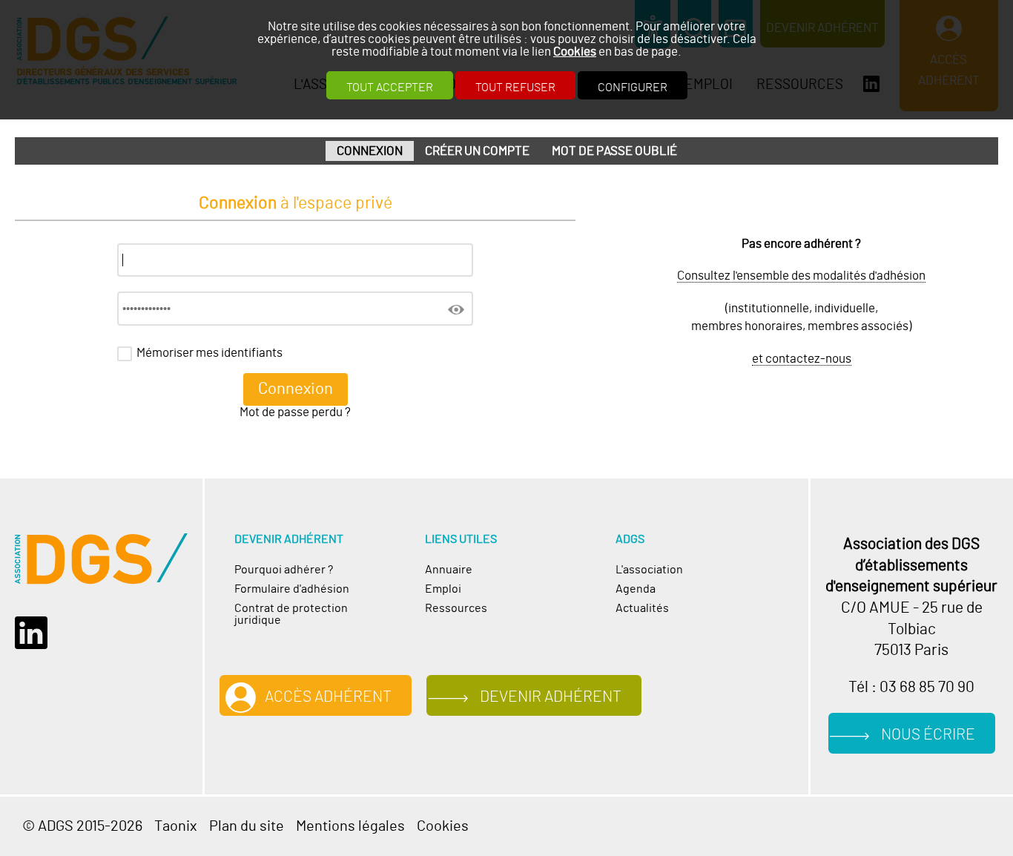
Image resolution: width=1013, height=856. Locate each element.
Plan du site (246, 826)
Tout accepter (389, 87)
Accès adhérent (328, 697)
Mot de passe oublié (614, 151)
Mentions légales (350, 826)
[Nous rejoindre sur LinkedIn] (36, 633)
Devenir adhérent (550, 697)
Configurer (632, 87)
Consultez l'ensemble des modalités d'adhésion (801, 275)
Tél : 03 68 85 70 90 (911, 687)
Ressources (456, 608)
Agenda (636, 589)
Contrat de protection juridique (291, 614)
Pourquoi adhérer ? (283, 570)
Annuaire (448, 570)
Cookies (574, 51)
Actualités (642, 608)
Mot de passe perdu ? (295, 412)
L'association (649, 570)
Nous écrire (928, 735)
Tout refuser (515, 87)
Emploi (443, 589)
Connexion (370, 151)
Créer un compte (477, 151)
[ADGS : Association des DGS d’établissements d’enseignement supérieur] (101, 559)
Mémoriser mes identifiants (209, 352)
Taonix (175, 826)
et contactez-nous (801, 358)
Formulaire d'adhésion (291, 589)
